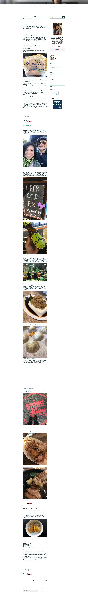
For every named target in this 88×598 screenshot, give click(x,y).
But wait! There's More (57, 46)
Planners (51, 77)
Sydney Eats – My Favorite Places (32, 126)
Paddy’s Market (40, 260)
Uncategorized (52, 84)
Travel (51, 82)
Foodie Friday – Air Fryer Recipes (32, 16)
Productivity (52, 79)
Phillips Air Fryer (38, 39)
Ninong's (51, 74)
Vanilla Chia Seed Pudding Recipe (32, 508)
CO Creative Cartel (53, 69)
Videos (51, 86)
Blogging (51, 65)
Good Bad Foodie (26, 130)
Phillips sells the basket (27, 46)
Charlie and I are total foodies (36, 129)
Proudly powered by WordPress (28, 595)
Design (51, 72)
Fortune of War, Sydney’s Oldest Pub (38, 173)
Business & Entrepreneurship (54, 67)
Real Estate (51, 81)
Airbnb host (28, 391)
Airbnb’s (34, 257)
